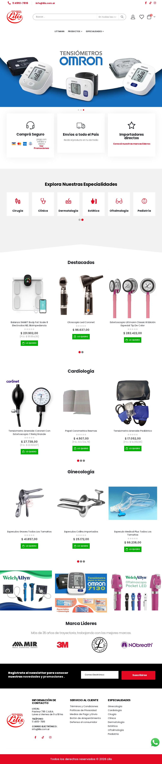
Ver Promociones (41, 147)
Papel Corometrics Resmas (81, 430)
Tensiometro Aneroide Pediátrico (133, 430)
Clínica (112, 718)
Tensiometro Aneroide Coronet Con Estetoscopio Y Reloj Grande (29, 432)
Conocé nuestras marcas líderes (131, 143)
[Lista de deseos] (142, 17)
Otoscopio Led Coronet (81, 322)
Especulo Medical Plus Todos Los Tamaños (132, 533)
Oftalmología (116, 730)
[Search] (122, 17)
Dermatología (116, 722)
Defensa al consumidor (83, 722)
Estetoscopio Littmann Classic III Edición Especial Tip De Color (133, 324)
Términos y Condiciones (84, 706)
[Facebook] (146, 3)
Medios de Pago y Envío (83, 714)
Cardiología (115, 710)
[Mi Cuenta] (133, 17)
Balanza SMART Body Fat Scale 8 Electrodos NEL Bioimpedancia (29, 324)
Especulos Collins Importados (81, 531)
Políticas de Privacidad (83, 710)
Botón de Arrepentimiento (85, 718)
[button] (78, 110)
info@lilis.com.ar (45, 3)
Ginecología (115, 706)
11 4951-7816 (38, 721)
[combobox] (79, 17)
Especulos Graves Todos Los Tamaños (29, 531)
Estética (113, 726)
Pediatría (113, 734)
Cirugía (112, 714)
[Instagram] (155, 3)
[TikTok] (150, 3)
